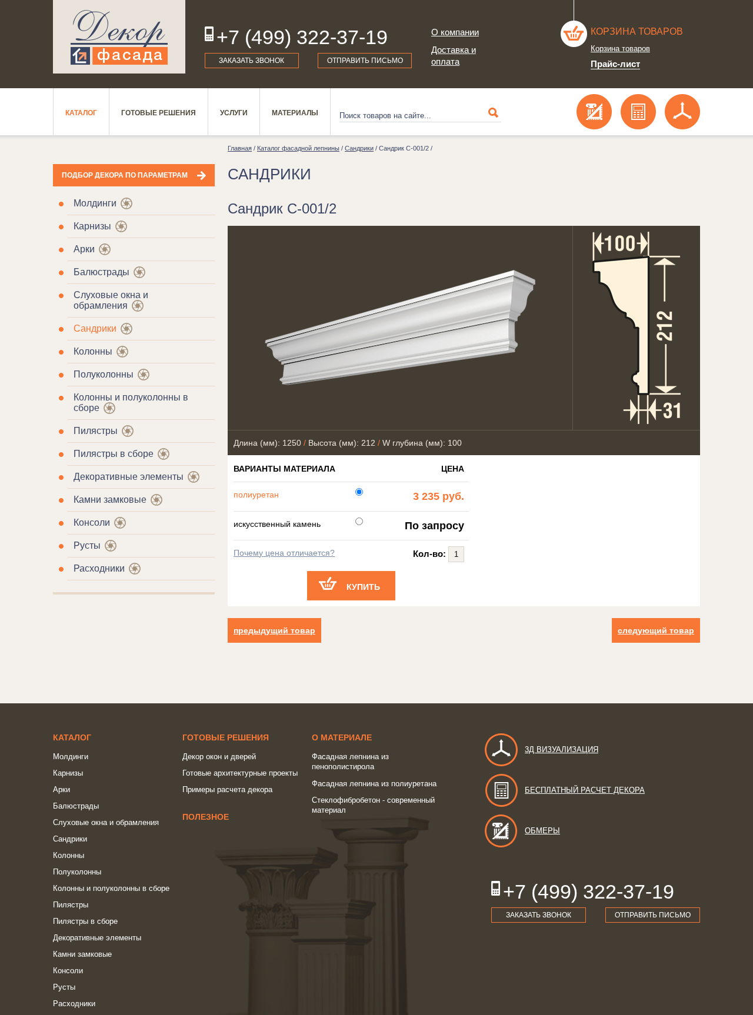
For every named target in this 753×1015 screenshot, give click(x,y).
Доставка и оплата (453, 55)
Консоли (92, 522)
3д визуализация (561, 749)
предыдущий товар (274, 630)
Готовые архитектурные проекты (240, 773)
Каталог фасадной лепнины (298, 148)
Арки (84, 249)
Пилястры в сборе (114, 454)
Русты (87, 545)
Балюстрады (101, 272)
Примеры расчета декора (227, 789)
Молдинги (95, 203)
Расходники (99, 568)
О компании (455, 32)
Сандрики (95, 328)
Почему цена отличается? (284, 552)
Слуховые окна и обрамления (111, 300)
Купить (363, 587)
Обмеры (542, 830)
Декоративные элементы (129, 477)
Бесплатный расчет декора (585, 790)
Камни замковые (110, 500)
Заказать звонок (251, 60)
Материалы (295, 113)
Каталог (81, 113)
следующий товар (656, 630)
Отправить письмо (365, 60)
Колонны (93, 351)
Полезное (205, 817)
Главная (240, 148)
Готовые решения (158, 113)
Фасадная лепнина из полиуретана (374, 783)
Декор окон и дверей (219, 756)
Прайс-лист (615, 64)
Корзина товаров (637, 31)
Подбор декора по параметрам (125, 175)
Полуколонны (104, 374)
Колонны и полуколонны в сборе (111, 888)
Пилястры (96, 431)
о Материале (342, 737)
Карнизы (92, 226)
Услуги (234, 113)
